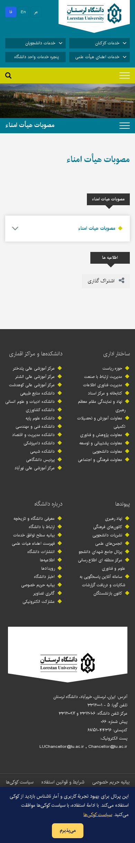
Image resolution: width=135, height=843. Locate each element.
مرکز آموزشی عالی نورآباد (35, 468)
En (23, 12)
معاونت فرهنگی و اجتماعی (100, 459)
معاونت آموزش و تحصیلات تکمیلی (101, 422)
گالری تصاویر (44, 593)
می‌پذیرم (68, 830)
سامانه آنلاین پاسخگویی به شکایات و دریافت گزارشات (102, 580)
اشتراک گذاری (102, 281)
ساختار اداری (116, 354)
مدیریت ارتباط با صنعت (103, 376)
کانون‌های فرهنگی (107, 527)
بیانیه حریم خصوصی (38, 585)
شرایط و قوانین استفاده (62, 782)
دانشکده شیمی (42, 451)
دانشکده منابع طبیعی (37, 393)
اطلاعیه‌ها (47, 560)
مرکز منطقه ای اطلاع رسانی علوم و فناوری (101, 564)
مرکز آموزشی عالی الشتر (35, 376)
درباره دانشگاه (48, 504)
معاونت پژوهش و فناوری (101, 435)
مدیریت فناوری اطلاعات (102, 385)
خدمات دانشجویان (40, 43)
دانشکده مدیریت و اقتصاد (33, 435)
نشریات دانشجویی (107, 535)
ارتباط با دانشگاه (42, 527)
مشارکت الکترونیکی (38, 601)
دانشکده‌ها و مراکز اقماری (35, 354)
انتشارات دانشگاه (41, 552)
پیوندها (122, 504)
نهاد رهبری (113, 518)
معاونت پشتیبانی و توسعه (100, 443)
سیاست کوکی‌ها (20, 782)
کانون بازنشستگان (107, 593)
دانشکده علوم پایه (40, 418)
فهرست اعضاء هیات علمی (33, 543)
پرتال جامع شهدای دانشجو (100, 552)
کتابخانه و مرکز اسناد (105, 393)
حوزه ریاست (112, 368)
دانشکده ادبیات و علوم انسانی (30, 401)
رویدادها (48, 568)
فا (10, 12)
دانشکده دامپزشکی (39, 443)
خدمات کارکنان (107, 43)
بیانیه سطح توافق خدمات (34, 535)
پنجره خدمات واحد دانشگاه (36, 57)
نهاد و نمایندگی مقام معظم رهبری (101, 405)
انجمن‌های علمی (108, 543)
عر (36, 12)
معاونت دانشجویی (107, 451)
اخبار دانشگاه (44, 576)
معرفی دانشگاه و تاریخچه (34, 518)
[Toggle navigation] (124, 75)
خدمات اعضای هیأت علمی (97, 57)
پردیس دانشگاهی (40, 459)
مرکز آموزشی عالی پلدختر (34, 368)
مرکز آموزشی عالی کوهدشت (32, 385)
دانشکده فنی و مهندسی (35, 426)
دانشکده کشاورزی (40, 410)
